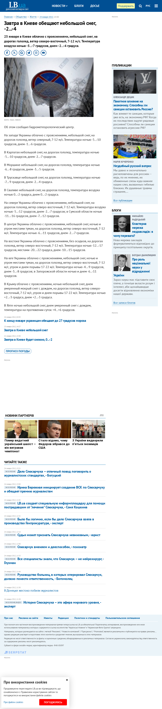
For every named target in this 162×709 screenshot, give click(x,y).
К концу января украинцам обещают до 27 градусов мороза (45, 320)
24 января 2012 (46, 17)
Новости (58, 6)
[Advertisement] (55, 384)
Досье (95, 6)
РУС (148, 6)
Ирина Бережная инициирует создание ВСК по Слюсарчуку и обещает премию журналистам (54, 489)
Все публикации (122, 200)
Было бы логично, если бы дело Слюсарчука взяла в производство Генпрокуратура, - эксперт (49, 521)
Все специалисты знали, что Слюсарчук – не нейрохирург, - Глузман (54, 561)
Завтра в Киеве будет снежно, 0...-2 (28, 339)
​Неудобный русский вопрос (132, 166)
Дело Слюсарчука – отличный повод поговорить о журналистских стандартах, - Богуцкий (47, 473)
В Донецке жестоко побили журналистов (31, 590)
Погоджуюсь (53, 702)
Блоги (79, 6)
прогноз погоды (18, 351)
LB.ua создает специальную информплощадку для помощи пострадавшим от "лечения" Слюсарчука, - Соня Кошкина (54, 505)
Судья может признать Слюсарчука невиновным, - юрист (52, 535)
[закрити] (67, 680)
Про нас (8, 617)
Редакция (63, 617)
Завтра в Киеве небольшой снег (26, 330)
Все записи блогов (124, 302)
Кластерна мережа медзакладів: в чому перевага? (133, 230)
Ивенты (48, 617)
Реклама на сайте (28, 617)
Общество (21, 16)
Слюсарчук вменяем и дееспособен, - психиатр (46, 547)
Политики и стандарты (87, 617)
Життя (33, 16)
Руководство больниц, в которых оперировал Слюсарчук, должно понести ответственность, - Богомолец (53, 576)
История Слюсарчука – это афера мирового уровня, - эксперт (52, 604)
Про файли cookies (13, 702)
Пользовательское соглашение (123, 617)
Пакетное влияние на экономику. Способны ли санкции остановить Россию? (133, 105)
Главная (8, 16)
